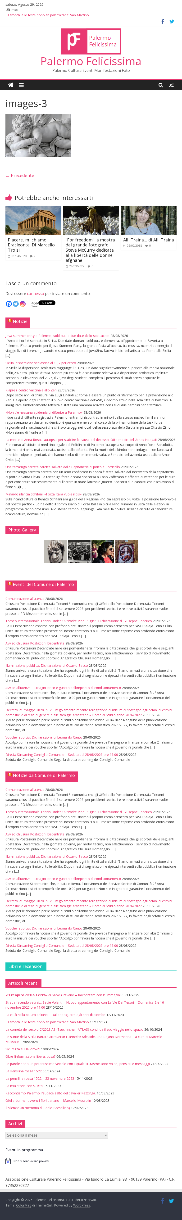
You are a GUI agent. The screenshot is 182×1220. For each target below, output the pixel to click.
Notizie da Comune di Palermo (44, 775)
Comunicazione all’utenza (24, 598)
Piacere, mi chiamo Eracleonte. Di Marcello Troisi (31, 245)
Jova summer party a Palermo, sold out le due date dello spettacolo (57, 335)
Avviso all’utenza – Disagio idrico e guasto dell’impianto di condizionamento (63, 687)
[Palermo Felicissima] (10, 85)
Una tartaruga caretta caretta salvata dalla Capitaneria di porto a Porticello (62, 467)
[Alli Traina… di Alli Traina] (149, 208)
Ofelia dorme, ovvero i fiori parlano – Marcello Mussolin (48, 1100)
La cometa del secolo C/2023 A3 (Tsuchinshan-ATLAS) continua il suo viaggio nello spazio (74, 1029)
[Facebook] (9, 304)
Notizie (20, 321)
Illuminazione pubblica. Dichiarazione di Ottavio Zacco (46, 665)
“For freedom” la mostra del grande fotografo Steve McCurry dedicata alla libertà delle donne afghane (90, 250)
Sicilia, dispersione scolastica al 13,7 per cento (40, 363)
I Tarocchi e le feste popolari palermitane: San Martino (47, 15)
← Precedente (19, 175)
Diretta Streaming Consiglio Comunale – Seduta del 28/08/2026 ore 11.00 (61, 754)
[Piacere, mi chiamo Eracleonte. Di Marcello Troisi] (33, 208)
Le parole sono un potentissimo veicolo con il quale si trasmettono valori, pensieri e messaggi (77, 1063)
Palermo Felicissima (91, 61)
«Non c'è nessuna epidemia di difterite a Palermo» (43, 412)
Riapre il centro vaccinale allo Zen (31, 390)
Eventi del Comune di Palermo (43, 584)
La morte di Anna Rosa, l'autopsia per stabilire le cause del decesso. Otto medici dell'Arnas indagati (81, 439)
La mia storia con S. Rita (24, 1086)
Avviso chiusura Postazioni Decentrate (34, 643)
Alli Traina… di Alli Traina (148, 240)
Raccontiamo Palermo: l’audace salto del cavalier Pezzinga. (50, 1093)
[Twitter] (16, 304)
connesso (35, 293)
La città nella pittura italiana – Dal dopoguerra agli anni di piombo (55, 1014)
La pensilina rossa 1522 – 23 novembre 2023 (39, 1078)
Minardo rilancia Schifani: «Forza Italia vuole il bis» (43, 494)
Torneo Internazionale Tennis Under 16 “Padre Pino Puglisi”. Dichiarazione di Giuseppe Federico (78, 621)
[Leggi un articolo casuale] (171, 85)
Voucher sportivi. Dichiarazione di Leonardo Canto (43, 737)
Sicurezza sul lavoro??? (22, 1049)
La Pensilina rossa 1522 (23, 1071)
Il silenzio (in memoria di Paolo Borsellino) (37, 1108)
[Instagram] (23, 304)
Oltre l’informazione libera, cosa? (30, 1056)
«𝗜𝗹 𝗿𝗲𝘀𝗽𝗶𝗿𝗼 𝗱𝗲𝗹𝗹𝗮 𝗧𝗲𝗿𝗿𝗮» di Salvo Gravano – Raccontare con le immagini (63, 995)
